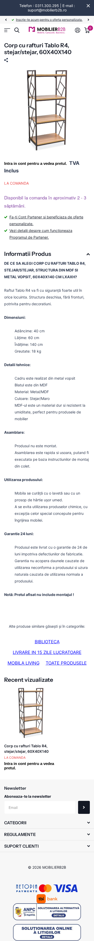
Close (88, 5)
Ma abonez (84, 807)
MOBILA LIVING (23, 663)
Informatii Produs (27, 253)
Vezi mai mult (74, 20)
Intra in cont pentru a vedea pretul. (35, 163)
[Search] (16, 30)
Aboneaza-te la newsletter (27, 796)
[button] (5, 20)
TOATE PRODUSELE (66, 663)
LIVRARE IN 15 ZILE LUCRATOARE (47, 652)
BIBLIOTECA (47, 641)
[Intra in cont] (77, 30)
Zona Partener (7, 30)
